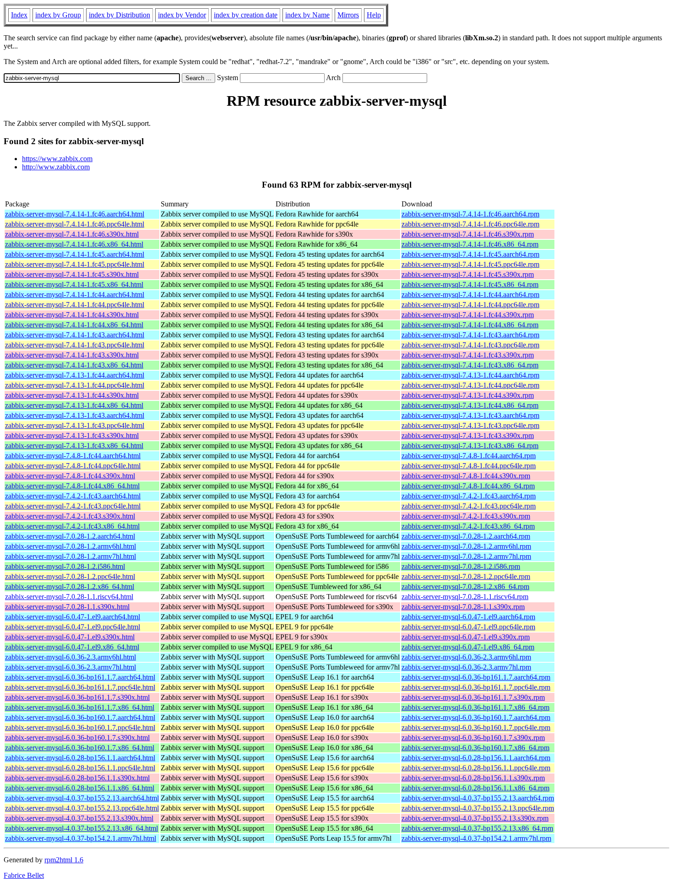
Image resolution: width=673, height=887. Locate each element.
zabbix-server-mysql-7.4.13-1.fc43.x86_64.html (74, 445)
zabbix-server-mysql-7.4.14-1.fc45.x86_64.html (74, 284)
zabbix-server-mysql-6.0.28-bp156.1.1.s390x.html (77, 778)
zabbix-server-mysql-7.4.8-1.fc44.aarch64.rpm (469, 456)
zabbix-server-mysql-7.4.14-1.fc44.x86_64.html (74, 325)
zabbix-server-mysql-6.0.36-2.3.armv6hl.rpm (466, 657)
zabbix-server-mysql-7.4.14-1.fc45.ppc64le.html (74, 264)
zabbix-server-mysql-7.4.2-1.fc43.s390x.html (70, 516)
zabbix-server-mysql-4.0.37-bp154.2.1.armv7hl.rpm (476, 838)
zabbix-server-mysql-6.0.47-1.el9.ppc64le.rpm (468, 627)
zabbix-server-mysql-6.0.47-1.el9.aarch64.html (72, 617)
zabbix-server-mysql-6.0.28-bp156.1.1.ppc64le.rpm (476, 768)
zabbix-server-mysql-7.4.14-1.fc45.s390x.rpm (468, 274)
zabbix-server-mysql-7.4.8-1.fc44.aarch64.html (73, 456)
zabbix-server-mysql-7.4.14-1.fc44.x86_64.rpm (470, 325)
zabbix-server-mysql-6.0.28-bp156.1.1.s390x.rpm (473, 778)
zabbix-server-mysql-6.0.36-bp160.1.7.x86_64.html (79, 748)
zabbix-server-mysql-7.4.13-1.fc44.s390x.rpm (468, 395)
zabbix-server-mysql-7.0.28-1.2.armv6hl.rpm (466, 546)
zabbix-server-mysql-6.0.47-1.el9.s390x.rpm (466, 637)
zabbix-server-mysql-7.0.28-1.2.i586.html (65, 566)
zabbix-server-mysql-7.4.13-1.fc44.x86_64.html (74, 405)
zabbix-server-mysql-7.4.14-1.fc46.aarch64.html (74, 214)
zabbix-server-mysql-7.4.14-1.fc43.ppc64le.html (74, 345)
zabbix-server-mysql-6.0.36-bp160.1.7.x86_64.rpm (475, 748)
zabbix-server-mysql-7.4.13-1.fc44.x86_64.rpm (470, 405)
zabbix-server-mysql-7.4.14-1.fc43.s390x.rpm (468, 355)
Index (19, 15)
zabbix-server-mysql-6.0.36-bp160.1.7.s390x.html (77, 737)
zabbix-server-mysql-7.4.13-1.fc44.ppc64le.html (74, 385)
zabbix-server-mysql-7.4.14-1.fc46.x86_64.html (74, 244)
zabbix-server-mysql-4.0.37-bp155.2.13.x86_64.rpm (477, 828)
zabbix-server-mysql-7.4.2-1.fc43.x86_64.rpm (468, 526)
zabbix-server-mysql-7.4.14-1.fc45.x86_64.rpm (470, 284)
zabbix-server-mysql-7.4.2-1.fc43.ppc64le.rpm (469, 506)
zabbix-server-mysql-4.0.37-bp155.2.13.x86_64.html (81, 828)
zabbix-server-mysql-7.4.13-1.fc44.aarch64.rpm (470, 375)
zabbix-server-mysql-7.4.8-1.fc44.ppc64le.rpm (469, 466)
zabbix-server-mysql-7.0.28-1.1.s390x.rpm (463, 607)
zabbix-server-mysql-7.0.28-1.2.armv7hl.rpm (466, 556)
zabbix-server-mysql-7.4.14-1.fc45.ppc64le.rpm (470, 264)
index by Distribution (119, 15)
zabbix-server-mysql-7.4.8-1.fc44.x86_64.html (72, 486)
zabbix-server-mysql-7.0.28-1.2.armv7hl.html (70, 556)
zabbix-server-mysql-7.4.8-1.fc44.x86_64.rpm (468, 486)
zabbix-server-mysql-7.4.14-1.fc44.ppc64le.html (74, 304)
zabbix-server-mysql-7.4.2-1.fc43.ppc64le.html (73, 506)
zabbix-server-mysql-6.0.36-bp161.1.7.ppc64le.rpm (476, 687)
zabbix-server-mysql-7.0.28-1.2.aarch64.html (70, 536)
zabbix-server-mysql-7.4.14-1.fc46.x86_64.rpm (470, 244)
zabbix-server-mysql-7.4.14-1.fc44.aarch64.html (74, 294)
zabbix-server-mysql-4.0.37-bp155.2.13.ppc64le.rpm (478, 808)
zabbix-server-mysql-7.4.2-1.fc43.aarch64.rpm (469, 496)
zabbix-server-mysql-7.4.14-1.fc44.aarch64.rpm (470, 294)
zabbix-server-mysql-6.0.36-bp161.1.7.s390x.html (77, 697)
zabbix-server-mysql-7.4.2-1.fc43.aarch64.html (73, 496)
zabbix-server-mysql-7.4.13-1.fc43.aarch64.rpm (470, 415)
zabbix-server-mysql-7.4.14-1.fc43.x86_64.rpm (470, 365)
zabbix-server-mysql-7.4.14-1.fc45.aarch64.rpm (470, 254)
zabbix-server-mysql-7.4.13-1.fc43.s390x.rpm (468, 435)
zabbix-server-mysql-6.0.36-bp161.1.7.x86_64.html (79, 707)
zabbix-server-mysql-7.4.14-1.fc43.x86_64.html (74, 365)
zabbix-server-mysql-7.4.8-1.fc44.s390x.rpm (466, 476)
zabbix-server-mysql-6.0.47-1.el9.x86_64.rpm (468, 647)
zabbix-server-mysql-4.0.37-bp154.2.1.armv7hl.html (80, 838)
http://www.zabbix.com (56, 167)
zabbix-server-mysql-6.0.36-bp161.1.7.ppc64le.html (80, 687)
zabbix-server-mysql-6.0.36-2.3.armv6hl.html (70, 657)
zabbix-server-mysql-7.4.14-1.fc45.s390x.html (72, 274)
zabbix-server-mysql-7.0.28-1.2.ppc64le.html (70, 576)
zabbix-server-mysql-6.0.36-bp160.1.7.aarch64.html (80, 717)
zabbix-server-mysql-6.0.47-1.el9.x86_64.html (72, 647)
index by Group (58, 15)
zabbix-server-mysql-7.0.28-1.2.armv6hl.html (70, 546)
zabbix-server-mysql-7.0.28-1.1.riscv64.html (69, 596)
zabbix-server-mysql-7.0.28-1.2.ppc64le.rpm (466, 576)
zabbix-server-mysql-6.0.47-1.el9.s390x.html (70, 637)
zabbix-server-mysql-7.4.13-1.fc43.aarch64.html (74, 415)
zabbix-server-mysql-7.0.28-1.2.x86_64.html (69, 586)
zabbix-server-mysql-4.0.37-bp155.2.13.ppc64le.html (82, 808)
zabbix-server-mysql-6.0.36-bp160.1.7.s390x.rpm (473, 737)
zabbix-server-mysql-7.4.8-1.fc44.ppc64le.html (73, 466)
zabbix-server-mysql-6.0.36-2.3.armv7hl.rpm (466, 667)
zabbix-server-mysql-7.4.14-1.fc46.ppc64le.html (74, 224)
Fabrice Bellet (24, 875)
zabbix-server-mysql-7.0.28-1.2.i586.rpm (461, 566)
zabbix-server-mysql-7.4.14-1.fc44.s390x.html (72, 315)
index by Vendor (182, 15)
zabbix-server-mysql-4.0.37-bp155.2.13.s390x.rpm (475, 818)
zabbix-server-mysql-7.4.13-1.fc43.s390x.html (72, 435)
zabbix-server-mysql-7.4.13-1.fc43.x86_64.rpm (470, 445)
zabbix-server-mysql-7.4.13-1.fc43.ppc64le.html (74, 425)
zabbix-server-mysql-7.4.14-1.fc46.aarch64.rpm (470, 214)
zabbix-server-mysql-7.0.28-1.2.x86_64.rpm (465, 586)
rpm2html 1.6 (63, 860)
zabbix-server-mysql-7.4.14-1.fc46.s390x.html (72, 234)
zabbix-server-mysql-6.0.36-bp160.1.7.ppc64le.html (80, 727)
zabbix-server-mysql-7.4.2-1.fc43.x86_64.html (72, 526)
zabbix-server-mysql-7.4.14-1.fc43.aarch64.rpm (470, 335)
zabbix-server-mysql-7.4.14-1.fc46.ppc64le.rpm (470, 224)
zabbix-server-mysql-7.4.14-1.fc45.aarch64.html (74, 254)
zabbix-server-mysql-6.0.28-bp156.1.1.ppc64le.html (80, 768)
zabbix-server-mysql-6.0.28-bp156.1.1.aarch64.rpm (476, 758)
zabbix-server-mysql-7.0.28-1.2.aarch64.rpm (466, 536)
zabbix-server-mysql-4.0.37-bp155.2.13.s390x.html (79, 818)
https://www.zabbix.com (57, 158)
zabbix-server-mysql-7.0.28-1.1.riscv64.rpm (465, 596)
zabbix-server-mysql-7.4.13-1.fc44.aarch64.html (74, 375)
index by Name (307, 15)
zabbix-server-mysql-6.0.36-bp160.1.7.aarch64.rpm (476, 717)
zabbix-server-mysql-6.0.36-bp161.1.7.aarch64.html (80, 677)
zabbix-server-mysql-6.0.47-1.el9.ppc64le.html (72, 627)
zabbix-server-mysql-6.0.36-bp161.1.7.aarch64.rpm (476, 677)
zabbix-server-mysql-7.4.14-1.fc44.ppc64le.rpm (470, 304)
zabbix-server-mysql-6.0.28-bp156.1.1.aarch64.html (80, 758)
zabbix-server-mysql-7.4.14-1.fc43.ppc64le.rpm (470, 345)
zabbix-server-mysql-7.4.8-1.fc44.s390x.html (70, 476)
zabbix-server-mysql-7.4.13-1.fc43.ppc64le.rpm (470, 425)
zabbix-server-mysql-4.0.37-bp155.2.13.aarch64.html (82, 798)
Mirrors (348, 15)
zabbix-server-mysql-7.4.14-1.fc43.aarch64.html (74, 335)
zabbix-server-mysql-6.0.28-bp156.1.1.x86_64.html (79, 788)
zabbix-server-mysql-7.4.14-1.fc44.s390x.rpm (468, 315)
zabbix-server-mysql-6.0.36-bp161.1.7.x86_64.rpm (475, 707)
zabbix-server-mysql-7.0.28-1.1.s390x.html (67, 607)
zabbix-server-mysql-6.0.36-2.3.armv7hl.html (70, 667)
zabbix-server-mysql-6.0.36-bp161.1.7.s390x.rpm (473, 697)
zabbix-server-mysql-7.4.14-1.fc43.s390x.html (72, 355)
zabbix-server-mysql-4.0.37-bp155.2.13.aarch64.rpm (478, 798)
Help (374, 15)
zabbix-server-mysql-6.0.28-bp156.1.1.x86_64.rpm (475, 788)
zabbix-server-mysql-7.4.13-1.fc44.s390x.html (72, 395)
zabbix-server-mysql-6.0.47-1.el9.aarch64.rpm (468, 617)
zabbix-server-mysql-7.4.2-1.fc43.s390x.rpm (466, 516)
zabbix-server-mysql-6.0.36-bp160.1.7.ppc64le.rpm (476, 727)
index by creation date (245, 15)
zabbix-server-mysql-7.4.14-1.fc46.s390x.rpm (468, 234)
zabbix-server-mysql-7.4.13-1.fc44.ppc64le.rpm (470, 385)
